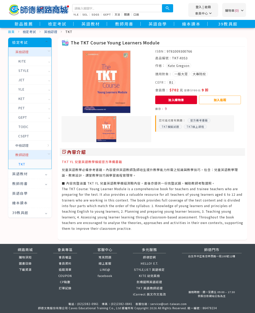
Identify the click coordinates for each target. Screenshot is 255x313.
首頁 (11, 31)
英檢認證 (50, 31)
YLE (76, 14)
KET (21, 98)
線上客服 (105, 263)
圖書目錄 (25, 263)
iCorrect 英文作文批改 (149, 294)
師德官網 (149, 257)
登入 (199, 7)
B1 (171, 82)
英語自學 (158, 24)
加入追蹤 (220, 100)
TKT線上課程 (195, 127)
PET (21, 108)
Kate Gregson (178, 65)
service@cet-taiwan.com (168, 304)
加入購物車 (176, 100)
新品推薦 (24, 24)
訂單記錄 (65, 288)
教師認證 (22, 154)
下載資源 (25, 269)
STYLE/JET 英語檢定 (149, 269)
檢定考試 (57, 24)
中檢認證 (22, 145)
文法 (117, 14)
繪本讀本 (191, 24)
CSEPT (23, 136)
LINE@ (105, 269)
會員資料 (65, 263)
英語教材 (90, 24)
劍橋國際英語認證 (149, 282)
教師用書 (124, 24)
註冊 (208, 7)
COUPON (65, 276)
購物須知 (25, 257)
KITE (22, 61)
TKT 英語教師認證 (149, 288)
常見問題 (105, 257)
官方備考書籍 (199, 120)
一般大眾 (181, 73)
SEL (85, 14)
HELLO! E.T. (149, 263)
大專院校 (199, 73)
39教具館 (228, 24)
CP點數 (65, 282)
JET (21, 79)
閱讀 (127, 14)
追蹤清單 (65, 269)
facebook (105, 276)
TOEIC (23, 126)
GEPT (107, 14)
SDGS (95, 14)
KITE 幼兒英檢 (149, 276)
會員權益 (65, 257)
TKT (21, 164)
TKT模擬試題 (170, 127)
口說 (136, 14)
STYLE (23, 70)
